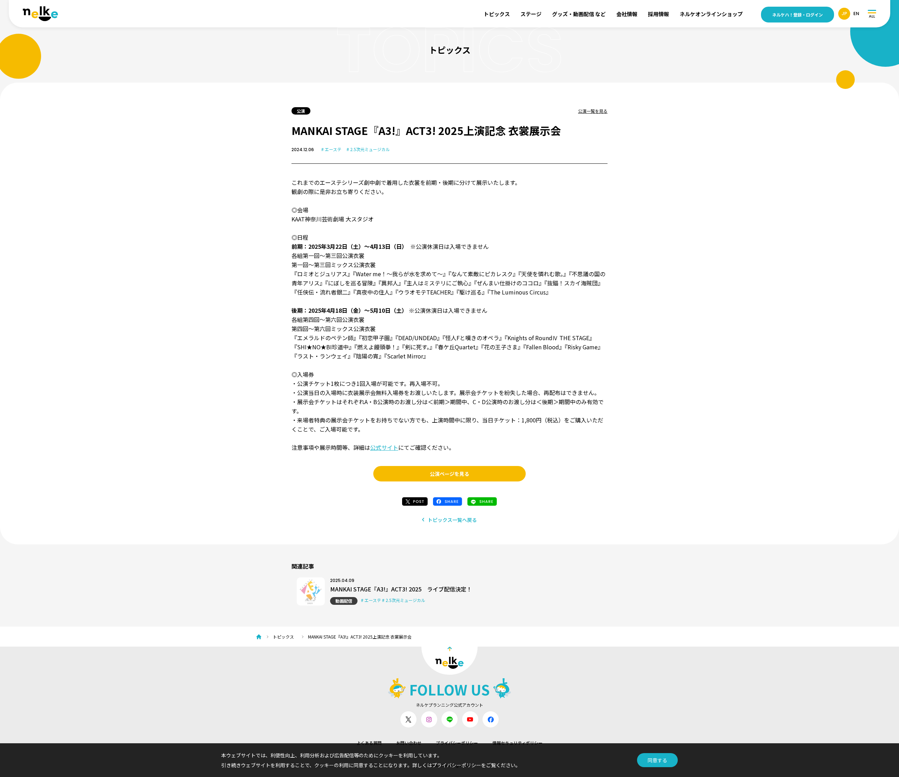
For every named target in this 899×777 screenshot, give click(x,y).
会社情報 (626, 14)
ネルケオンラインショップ (711, 14)
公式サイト (384, 447)
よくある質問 (369, 743)
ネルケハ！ (797, 15)
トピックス (497, 14)
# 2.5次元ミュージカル (368, 149)
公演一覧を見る (593, 111)
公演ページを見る (449, 473)
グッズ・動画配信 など (579, 14)
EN (856, 13)
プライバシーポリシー (457, 743)
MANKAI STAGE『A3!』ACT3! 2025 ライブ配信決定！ (401, 589)
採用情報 (658, 14)
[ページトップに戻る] (449, 661)
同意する (657, 760)
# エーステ (331, 149)
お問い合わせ (408, 743)
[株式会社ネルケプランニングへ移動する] (260, 636)
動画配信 (343, 601)
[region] (453, 637)
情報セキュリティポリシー (517, 743)
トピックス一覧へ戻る (452, 519)
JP (844, 13)
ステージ (531, 14)
